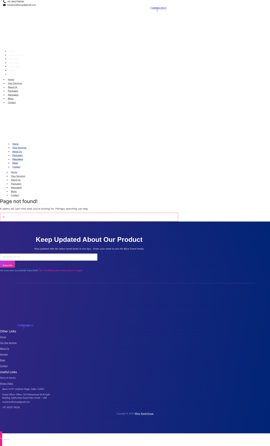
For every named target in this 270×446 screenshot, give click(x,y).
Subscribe (7, 265)
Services (4, 354)
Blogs (12, 70)
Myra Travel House (144, 414)
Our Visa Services (8, 343)
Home (12, 51)
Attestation (14, 66)
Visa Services (16, 55)
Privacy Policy (6, 384)
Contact (13, 74)
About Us (14, 58)
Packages (14, 62)
